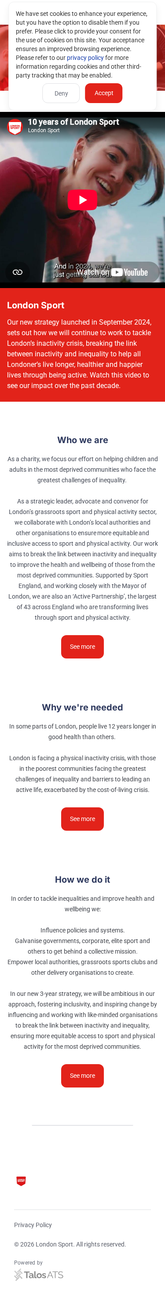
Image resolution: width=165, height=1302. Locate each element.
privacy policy (85, 57)
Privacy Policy (33, 1224)
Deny (61, 93)
